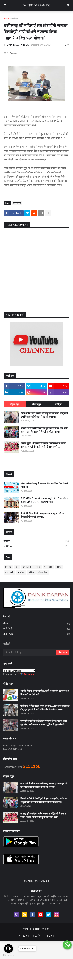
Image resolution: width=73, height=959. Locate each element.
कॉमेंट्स (58, 404)
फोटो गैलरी (9, 572)
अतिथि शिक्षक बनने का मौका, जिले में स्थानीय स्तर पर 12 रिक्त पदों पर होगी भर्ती (44, 692)
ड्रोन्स (37, 566)
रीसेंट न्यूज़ (36, 404)
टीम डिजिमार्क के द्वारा (41, 928)
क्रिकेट (36, 540)
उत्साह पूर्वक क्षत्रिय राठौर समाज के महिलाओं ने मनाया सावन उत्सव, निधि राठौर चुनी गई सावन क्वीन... (43, 445)
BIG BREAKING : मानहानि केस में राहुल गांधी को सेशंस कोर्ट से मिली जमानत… (42, 515)
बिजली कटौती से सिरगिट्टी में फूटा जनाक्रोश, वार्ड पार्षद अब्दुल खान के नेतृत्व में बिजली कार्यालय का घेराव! (44, 430)
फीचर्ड (59, 566)
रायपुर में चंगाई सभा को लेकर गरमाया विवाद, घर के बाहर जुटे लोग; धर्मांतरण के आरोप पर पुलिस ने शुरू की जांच (43, 722)
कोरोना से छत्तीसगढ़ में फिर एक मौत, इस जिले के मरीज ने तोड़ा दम (44, 485)
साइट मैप (36, 935)
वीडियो (31, 572)
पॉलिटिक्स (36, 546)
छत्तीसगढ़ (14, 18)
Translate (29, 674)
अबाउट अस (24, 935)
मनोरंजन (21, 572)
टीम (17, 566)
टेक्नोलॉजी (27, 566)
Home (6, 18)
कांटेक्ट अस (49, 935)
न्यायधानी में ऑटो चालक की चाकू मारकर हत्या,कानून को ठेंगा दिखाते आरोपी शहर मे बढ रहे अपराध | (44, 415)
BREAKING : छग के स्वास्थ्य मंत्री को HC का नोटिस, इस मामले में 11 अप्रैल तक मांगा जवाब (45, 500)
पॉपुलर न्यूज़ (14, 404)
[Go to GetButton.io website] (8, 955)
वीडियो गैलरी (43, 572)
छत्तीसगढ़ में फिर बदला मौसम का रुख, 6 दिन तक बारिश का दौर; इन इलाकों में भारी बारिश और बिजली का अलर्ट (44, 707)
